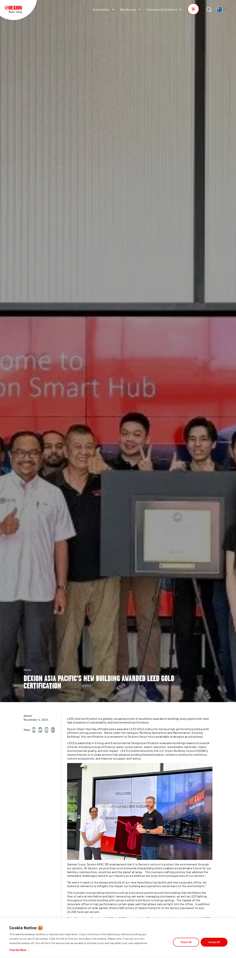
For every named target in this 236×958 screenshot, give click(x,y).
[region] (118, 938)
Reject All (186, 942)
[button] (34, 730)
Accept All (214, 942)
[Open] (225, 9)
